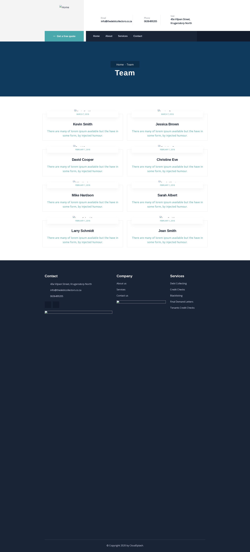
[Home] (64, 7)
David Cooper (83, 160)
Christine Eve (167, 160)
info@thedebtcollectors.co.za (116, 21)
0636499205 (150, 21)
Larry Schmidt (82, 231)
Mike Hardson (83, 195)
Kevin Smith (82, 124)
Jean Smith (167, 231)
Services (123, 36)
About (108, 36)
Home (96, 36)
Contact (137, 36)
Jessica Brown (167, 124)
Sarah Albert (167, 195)
